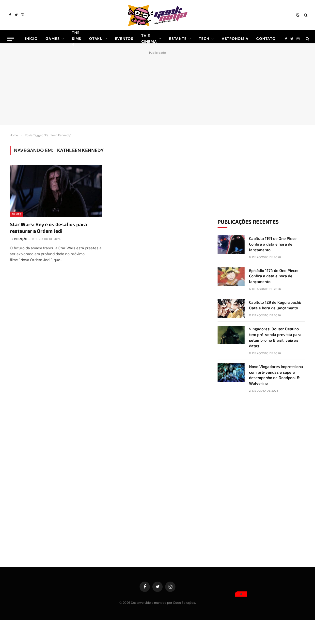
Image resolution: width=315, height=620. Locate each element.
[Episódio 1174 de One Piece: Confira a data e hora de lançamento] (231, 276)
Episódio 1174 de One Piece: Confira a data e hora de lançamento (273, 276)
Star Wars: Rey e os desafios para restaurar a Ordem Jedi (48, 227)
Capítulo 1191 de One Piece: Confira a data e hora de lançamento (273, 244)
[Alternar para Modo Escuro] (298, 15)
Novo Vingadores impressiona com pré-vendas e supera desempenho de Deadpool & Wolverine (276, 375)
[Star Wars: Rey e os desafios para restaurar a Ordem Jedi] (56, 191)
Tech (204, 38)
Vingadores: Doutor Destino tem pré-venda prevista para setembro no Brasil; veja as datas (275, 337)
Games (53, 38)
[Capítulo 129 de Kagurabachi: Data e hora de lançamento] (231, 308)
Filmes (16, 214)
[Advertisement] (157, 86)
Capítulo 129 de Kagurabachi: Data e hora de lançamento (275, 305)
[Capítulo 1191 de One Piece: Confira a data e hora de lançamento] (231, 244)
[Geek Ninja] (157, 15)
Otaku (96, 38)
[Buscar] (305, 14)
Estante (178, 38)
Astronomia (235, 38)
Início (31, 38)
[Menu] (10, 38)
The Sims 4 (76, 38)
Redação (20, 239)
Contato (265, 38)
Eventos (124, 38)
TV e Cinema (149, 38)
